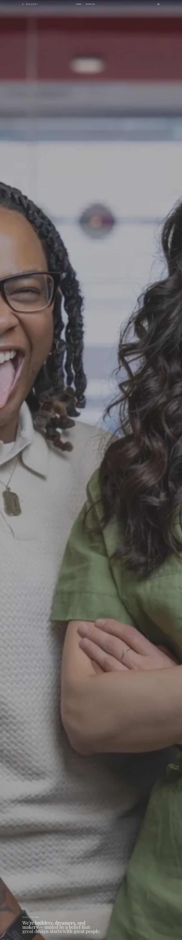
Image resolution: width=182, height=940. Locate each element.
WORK (79, 4)
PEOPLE (102, 4)
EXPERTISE (90, 4)
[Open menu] (158, 4)
